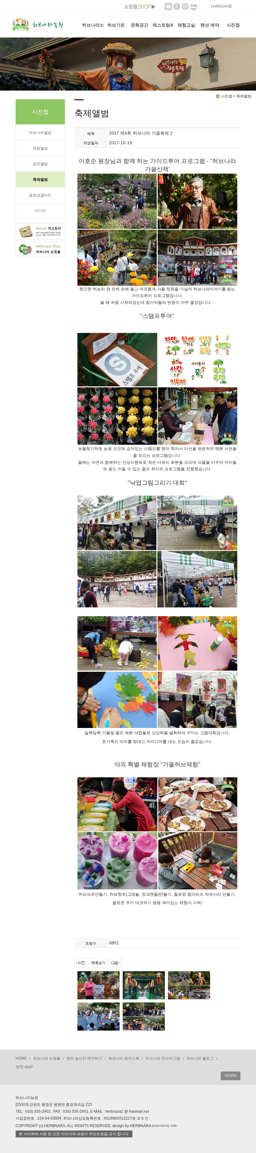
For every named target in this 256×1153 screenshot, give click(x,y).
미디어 (40, 211)
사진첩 (233, 24)
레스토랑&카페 (163, 29)
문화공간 (139, 24)
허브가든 (116, 24)
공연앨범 (40, 164)
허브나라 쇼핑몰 (46, 1058)
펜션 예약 (209, 24)
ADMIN (230, 1075)
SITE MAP (24, 1067)
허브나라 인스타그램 (162, 1058)
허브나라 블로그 (200, 1058)
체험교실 (186, 24)
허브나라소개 (93, 29)
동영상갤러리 (40, 195)
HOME (21, 1058)
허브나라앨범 (40, 133)
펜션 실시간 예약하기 (84, 1058)
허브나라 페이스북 (123, 1058)
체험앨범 (40, 148)
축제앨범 (40, 179)
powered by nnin (164, 1125)
